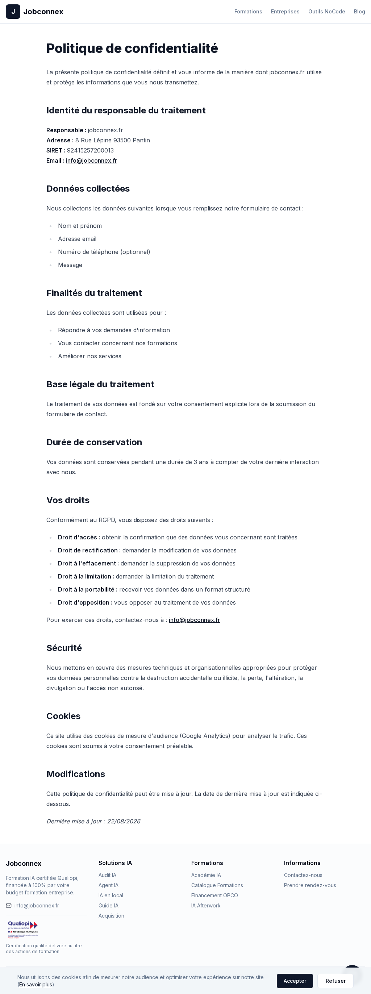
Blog (359, 11)
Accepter (295, 981)
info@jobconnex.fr (91, 160)
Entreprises (285, 11)
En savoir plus (35, 984)
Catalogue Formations (217, 885)
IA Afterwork (206, 905)
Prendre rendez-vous (310, 885)
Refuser (336, 981)
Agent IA (108, 885)
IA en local (111, 895)
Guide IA (108, 905)
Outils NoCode (326, 11)
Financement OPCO (214, 895)
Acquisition (111, 915)
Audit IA (107, 875)
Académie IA (206, 875)
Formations (248, 11)
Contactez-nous (303, 875)
